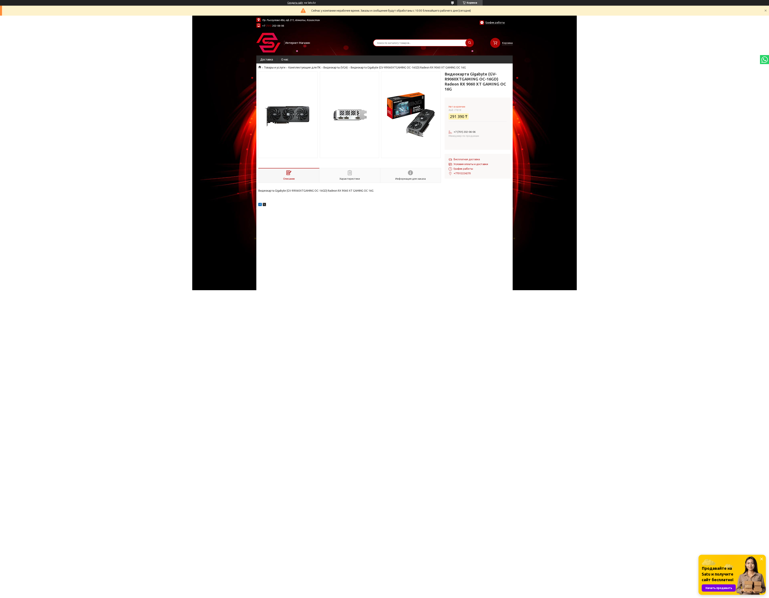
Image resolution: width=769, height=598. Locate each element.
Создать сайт (295, 2)
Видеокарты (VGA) (335, 67)
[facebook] (260, 205)
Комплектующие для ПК (304, 67)
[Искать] (469, 43)
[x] (264, 205)
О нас (284, 59)
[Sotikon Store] (268, 42)
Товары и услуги (274, 67)
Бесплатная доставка (467, 159)
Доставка (266, 59)
